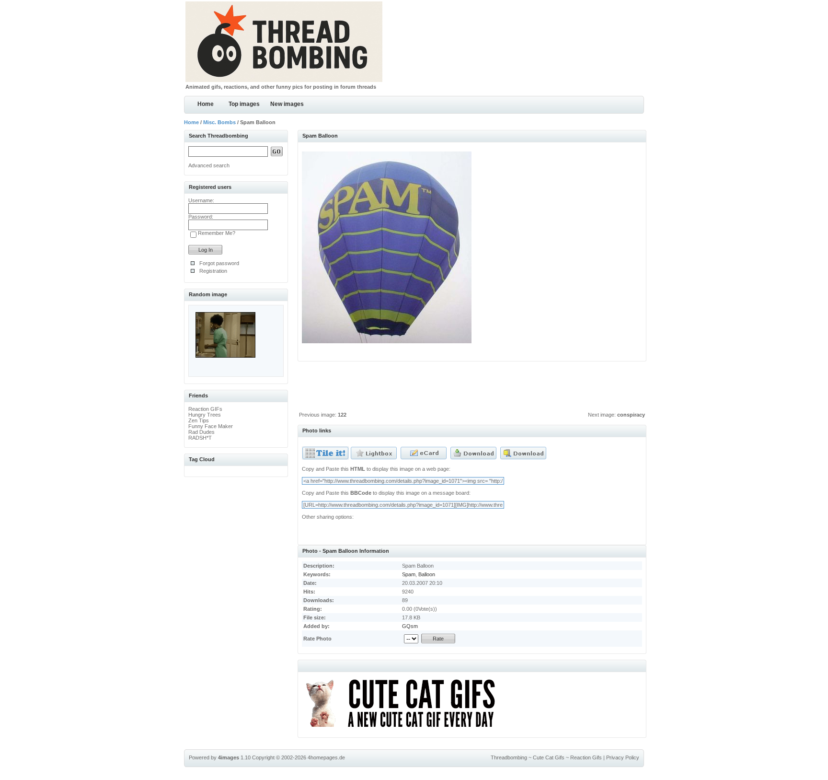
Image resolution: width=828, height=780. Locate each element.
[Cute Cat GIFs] (404, 729)
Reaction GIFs (205, 409)
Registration (213, 271)
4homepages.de (326, 757)
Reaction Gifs (586, 757)
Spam (408, 574)
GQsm (410, 626)
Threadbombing (509, 757)
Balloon (426, 574)
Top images (244, 104)
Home (205, 104)
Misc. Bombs (219, 122)
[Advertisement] (472, 388)
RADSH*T (200, 438)
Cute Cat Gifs (548, 757)
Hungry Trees (204, 415)
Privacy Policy (622, 757)
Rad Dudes (201, 432)
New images (287, 104)
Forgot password (219, 263)
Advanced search (209, 165)
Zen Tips (198, 420)
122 (342, 415)
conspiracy (631, 415)
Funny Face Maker (210, 426)
